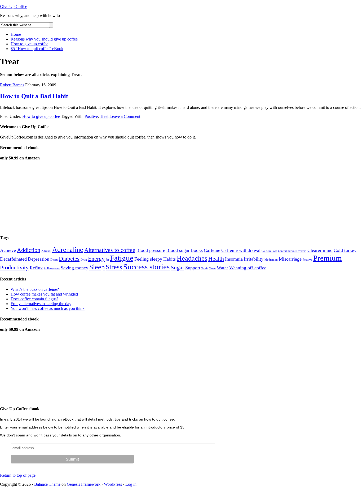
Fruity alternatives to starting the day (41, 303)
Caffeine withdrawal (241, 250)
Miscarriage (290, 259)
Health (216, 258)
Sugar (177, 267)
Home (16, 34)
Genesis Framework (83, 484)
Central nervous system (292, 250)
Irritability (253, 259)
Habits (169, 259)
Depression (38, 259)
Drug (84, 259)
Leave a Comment (124, 116)
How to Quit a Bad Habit (34, 96)
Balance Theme (47, 484)
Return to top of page (18, 475)
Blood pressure (150, 250)
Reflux (36, 267)
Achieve (8, 250)
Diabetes (69, 258)
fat (107, 259)
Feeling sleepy (148, 259)
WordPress (113, 484)
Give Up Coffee (13, 6)
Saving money (74, 267)
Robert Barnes (12, 85)
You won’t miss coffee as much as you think (48, 308)
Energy (96, 258)
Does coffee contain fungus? (34, 299)
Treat (104, 116)
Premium (327, 258)
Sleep (97, 267)
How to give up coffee (29, 44)
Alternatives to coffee (109, 250)
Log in (130, 484)
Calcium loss (269, 250)
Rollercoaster (52, 268)
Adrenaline (67, 249)
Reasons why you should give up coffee (44, 39)
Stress (114, 267)
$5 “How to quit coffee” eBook (37, 48)
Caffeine (212, 250)
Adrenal (46, 250)
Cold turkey (345, 250)
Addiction (28, 250)
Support (192, 267)
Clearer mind (320, 250)
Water (222, 267)
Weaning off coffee (247, 267)
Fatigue (121, 258)
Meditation (271, 259)
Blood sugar (177, 250)
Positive (91, 116)
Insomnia (234, 259)
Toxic (204, 268)
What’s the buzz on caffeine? (35, 289)
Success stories (146, 266)
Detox (54, 259)
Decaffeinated (13, 259)
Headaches (192, 258)
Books (197, 250)
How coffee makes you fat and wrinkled (44, 294)
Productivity (14, 267)
